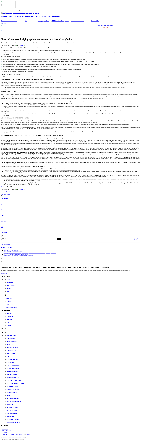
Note (7, 322)
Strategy (4, 23)
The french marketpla (13, 422)
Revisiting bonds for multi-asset (11, 250)
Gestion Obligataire (12, 359)
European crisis (11, 335)
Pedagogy (9, 319)
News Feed (5, 429)
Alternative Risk (11, 350)
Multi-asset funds (11, 341)
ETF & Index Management (60, 21)
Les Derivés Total (11, 410)
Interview (9, 298)
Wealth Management (42, 16)
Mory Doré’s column (11, 191)
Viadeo (138, 239)
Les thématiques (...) (12, 377)
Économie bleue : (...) (12, 374)
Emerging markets (43, 21)
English (5, 437)
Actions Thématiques (12, 368)
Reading (9, 325)
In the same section (8, 247)
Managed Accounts (12, 407)
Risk (2, 227)
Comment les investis (12, 389)
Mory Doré (3, 186)
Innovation (9, 282)
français (21, 45)
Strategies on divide (12, 347)
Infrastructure (10, 353)
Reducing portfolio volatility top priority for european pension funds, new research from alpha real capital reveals (30, 253)
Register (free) (36, 13)
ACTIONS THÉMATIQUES (15, 383)
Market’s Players (11, 307)
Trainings (4, 432)
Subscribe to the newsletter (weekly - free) (22, 13)
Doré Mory (4, 210)
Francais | (10, 437)
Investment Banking (12, 16)
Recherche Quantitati (12, 419)
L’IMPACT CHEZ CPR (13, 380)
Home (3, 16)
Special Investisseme (12, 371)
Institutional (55, 16)
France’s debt (10, 416)
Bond (2, 215)
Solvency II (9, 404)
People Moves (10, 285)
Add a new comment (5, 194)
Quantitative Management (9, 21)
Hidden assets (10, 338)
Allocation (4, 232)
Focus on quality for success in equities (13, 251)
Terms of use (22, 434)
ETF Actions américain (13, 365)
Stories (8, 288)
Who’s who (9, 304)
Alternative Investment (77, 21)
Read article (4, 273)
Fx (1, 204)
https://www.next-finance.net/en (105, 25)
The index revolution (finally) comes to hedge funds (16, 254)
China (8, 356)
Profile (8, 291)
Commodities (95, 21)
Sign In (10, 13)
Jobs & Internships (6, 430)
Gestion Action (10, 362)
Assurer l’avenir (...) (12, 392)
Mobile (14, 437)
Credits (16, 434)
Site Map (28, 434)
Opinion (8, 301)
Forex (8, 395)
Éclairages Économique (13, 401)
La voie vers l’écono (12, 386)
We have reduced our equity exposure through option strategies (18, 255)
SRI (26, 21)
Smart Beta (9, 344)
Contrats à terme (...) (12, 413)
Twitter (23, 437)
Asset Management (27, 16)
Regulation (9, 316)
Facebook (18, 437)
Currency (3, 221)
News (8, 279)
